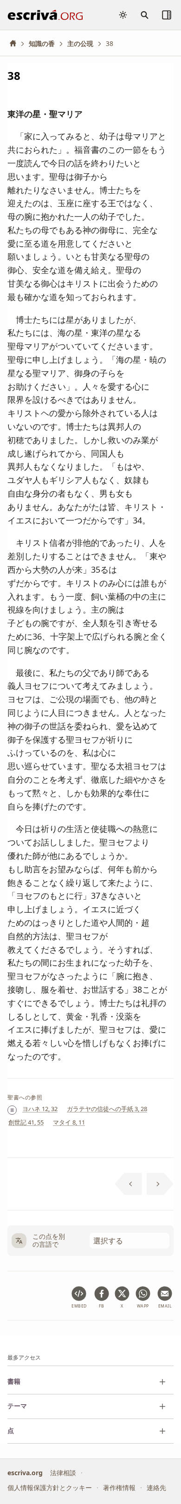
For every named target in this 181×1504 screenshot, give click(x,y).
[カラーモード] (122, 15)
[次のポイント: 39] (160, 1184)
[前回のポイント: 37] (128, 1184)
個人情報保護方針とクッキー (49, 1487)
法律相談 (63, 1472)
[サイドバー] (167, 15)
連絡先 (156, 1487)
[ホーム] (16, 43)
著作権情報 (119, 1487)
